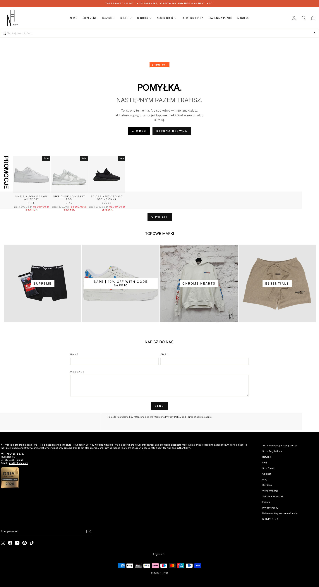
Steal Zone (90, 17)
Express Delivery (192, 17)
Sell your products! (272, 496)
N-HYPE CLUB (270, 519)
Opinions (267, 485)
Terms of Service (195, 416)
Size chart (268, 468)
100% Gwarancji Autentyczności (280, 445)
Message (77, 371)
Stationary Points (220, 17)
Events (266, 502)
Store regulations (272, 451)
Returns (266, 456)
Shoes (124, 17)
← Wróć (139, 130)
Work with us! (270, 490)
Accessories (165, 17)
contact (266, 473)
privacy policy (270, 507)
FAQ (264, 462)
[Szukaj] (315, 33)
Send (159, 405)
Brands (107, 17)
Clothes (143, 17)
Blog (264, 479)
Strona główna (171, 130)
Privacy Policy (173, 416)
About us (243, 17)
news (73, 17)
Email (165, 354)
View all (159, 217)
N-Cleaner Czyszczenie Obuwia (280, 513)
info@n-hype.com (18, 463)
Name (74, 354)
